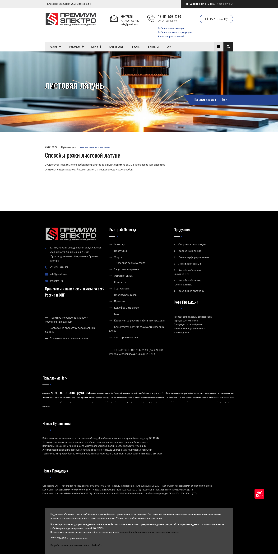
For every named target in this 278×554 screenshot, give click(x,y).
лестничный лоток (229, 397)
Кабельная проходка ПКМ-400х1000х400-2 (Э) (67, 493)
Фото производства (126, 337)
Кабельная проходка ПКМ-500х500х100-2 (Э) (86, 486)
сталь (160, 402)
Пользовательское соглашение (69, 338)
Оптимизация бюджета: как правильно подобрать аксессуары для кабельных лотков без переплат (95, 442)
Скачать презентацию (172, 28)
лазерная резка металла (94, 402)
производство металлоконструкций (52, 402)
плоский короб (68, 397)
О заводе (119, 244)
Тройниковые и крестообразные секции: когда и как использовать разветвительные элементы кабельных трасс (102, 453)
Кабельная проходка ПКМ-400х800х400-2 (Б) (117, 489)
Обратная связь (123, 275)
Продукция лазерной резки (188, 324)
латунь (220, 402)
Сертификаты (122, 288)
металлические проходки (52, 397)
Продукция (120, 250)
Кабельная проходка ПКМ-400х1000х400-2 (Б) (119, 493)
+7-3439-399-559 (224, 4)
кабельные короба (218, 397)
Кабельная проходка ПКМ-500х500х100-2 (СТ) (187, 486)
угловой (164, 402)
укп (142, 402)
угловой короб (79, 397)
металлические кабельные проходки (221, 393)
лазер (194, 402)
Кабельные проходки (191, 291)
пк (199, 402)
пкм (86, 397)
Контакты (120, 282)
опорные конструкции (97, 397)
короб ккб (162, 393)
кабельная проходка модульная (126, 402)
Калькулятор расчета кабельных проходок (139, 320)
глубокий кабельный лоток (174, 402)
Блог (117, 314)
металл (207, 402)
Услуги (118, 257)
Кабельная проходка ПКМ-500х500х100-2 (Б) (136, 486)
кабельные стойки (81, 402)
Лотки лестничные (189, 263)
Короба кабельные (189, 250)
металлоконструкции (70, 392)
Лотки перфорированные (193, 257)
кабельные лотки (134, 397)
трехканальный (214, 402)
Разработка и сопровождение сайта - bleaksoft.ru (77, 545)
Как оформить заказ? (171, 36)
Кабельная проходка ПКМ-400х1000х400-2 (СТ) (171, 493)
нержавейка (113, 402)
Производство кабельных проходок (193, 317)
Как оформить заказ (126, 307)
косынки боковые (187, 402)
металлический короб (177, 393)
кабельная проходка (199, 393)
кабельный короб (179, 397)
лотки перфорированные (69, 402)
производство (46, 393)
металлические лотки (205, 397)
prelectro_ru (56, 280)
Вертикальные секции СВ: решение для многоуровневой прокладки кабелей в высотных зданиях (94, 446)
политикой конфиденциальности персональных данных (149, 532)
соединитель (46, 406)
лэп (197, 402)
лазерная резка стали (229, 402)
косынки (138, 402)
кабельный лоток (166, 397)
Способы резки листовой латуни (82, 155)
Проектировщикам (125, 295)
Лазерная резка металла (130, 263)
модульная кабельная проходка (116, 397)
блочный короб (150, 393)
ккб (189, 393)
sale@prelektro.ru (130, 24)
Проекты (119, 301)
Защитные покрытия (126, 269)
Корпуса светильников (186, 320)
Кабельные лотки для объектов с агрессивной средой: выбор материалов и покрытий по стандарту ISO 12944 (100, 438)
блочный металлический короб (128, 393)
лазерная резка (87, 147)
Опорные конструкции (192, 244)
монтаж (202, 402)
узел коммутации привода (151, 402)
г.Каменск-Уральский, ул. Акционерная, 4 (69, 4)
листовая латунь (102, 147)
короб (143, 397)
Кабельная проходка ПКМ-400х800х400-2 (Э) (66, 489)
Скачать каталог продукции (176, 32)
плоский (103, 402)
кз (146, 397)
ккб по (108, 402)
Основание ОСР (50, 486)
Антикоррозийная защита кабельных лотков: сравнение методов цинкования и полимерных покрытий (97, 450)
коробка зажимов (153, 397)
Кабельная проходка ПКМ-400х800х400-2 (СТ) (168, 489)
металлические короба (101, 393)
